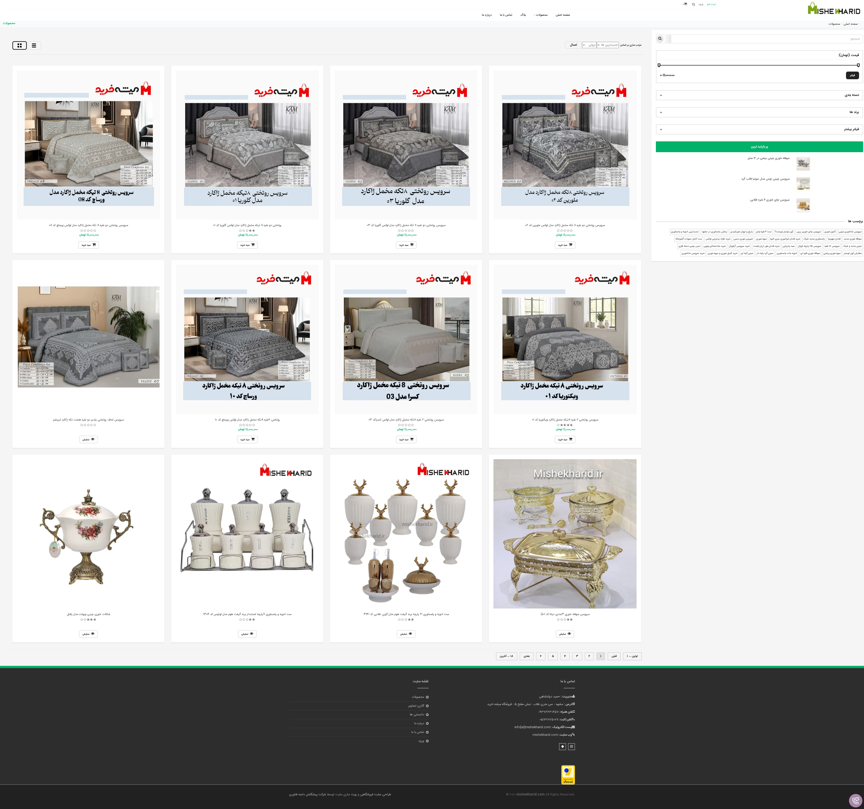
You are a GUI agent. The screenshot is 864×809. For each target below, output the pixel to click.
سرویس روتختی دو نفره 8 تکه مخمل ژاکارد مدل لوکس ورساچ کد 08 (88, 225)
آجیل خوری (829, 232)
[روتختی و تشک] (834, 10)
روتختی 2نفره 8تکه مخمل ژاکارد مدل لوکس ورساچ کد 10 (247, 419)
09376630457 (548, 712)
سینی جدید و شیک (852, 246)
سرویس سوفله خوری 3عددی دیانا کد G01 (565, 614)
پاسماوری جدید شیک (814, 239)
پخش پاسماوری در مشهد (714, 232)
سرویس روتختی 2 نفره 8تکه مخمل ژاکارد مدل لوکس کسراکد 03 (406, 419)
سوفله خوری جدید (853, 239)
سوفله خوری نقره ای (810, 253)
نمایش (85, 440)
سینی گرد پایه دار (765, 253)
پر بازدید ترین (759, 146)
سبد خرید (562, 245)
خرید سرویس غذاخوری (693, 253)
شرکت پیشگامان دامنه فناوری (307, 794)
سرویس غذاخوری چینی (850, 232)
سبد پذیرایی (789, 246)
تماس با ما (506, 15)
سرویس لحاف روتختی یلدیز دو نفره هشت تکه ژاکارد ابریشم (88, 419)
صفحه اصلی (563, 15)
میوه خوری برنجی (832, 253)
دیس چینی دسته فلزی (689, 246)
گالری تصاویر (416, 706)
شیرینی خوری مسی (743, 239)
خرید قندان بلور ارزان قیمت (766, 246)
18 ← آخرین (506, 656)
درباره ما (487, 15)
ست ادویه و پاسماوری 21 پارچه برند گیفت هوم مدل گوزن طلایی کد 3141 (406, 614)
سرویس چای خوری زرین (808, 232)
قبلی (614, 656)
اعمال (573, 45)
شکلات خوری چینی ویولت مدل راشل (88, 614)
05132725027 (549, 719)
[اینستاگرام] (571, 746)
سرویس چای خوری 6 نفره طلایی (770, 199)
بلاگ (523, 15)
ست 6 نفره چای (764, 232)
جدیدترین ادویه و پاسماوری (684, 232)
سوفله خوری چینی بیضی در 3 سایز (769, 158)
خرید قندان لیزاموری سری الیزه (785, 239)
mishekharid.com (545, 735)
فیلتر (852, 75)
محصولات (541, 15)
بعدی (527, 656)
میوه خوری (761, 239)
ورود (421, 741)
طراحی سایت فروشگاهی (375, 794)
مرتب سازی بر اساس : (630, 45)
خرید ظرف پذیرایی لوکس (717, 239)
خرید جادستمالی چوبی (715, 246)
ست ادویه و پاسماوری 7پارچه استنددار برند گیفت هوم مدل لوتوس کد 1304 (247, 614)
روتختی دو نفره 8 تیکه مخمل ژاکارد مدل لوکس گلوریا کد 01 (247, 225)
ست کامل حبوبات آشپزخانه (688, 239)
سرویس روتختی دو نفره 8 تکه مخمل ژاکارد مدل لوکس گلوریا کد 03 (406, 225)
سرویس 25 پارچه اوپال (809, 246)
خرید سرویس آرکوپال (739, 246)
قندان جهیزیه (834, 239)
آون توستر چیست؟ (784, 232)
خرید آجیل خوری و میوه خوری (722, 253)
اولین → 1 (632, 656)
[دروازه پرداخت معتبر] (568, 775)
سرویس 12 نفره (832, 246)
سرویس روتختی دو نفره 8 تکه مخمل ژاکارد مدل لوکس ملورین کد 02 (565, 225)
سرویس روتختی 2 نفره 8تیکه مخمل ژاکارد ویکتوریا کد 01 (565, 419)
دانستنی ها (417, 714)
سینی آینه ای (747, 253)
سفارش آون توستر (853, 253)
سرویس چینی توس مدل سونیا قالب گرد (765, 178)
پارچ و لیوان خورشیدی (741, 232)
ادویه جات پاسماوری (787, 253)
